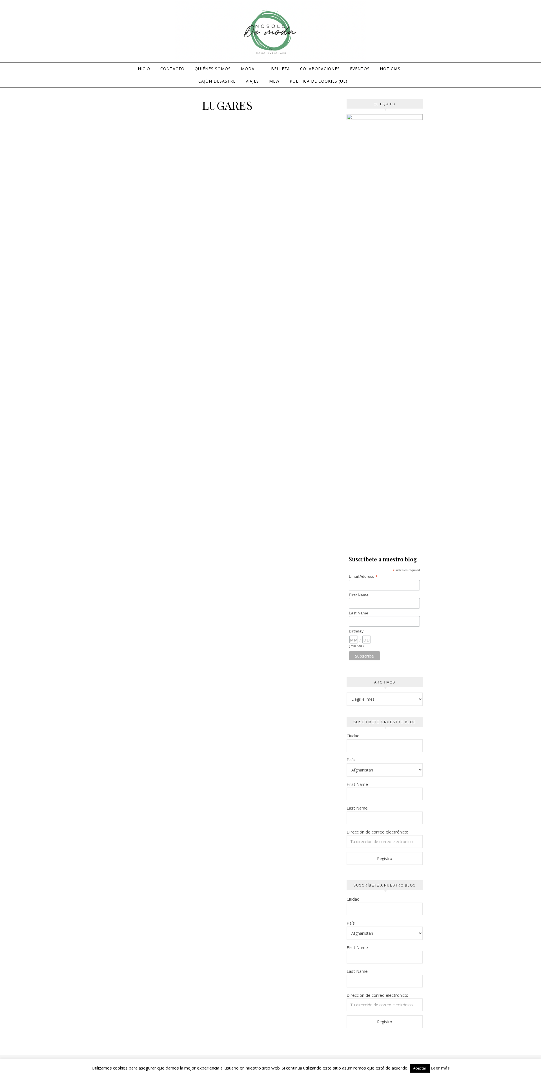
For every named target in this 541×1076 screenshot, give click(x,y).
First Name (359, 595)
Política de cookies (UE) (318, 81)
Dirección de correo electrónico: (377, 832)
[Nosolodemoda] (270, 32)
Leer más (440, 1068)
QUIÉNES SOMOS (213, 68)
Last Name (358, 613)
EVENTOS (360, 68)
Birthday (356, 631)
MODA (247, 68)
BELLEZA (280, 68)
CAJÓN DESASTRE (217, 81)
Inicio (143, 68)
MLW (274, 81)
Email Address (363, 576)
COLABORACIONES (320, 68)
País (351, 759)
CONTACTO (172, 68)
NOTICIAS (390, 68)
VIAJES (252, 81)
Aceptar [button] (419, 1068)
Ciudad (353, 735)
